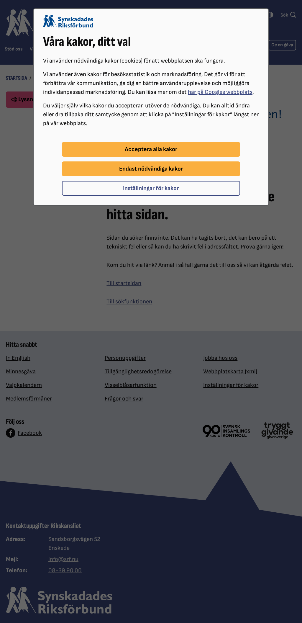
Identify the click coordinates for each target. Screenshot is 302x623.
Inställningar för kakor (151, 188)
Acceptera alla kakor (151, 149)
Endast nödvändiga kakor (151, 168)
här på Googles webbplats (220, 92)
